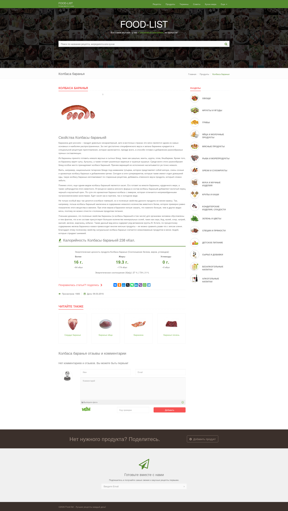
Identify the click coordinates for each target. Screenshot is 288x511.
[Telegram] (149, 285)
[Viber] (140, 285)
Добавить (169, 409)
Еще (223, 4)
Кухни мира (210, 4)
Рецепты (157, 4)
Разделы (195, 88)
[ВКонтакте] (115, 285)
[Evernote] (132, 285)
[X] (128, 285)
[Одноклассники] (119, 285)
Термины (184, 4)
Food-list (66, 4)
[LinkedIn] (136, 285)
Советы (196, 4)
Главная (192, 74)
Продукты (170, 4)
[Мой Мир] (123, 285)
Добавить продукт (204, 439)
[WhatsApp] (144, 285)
